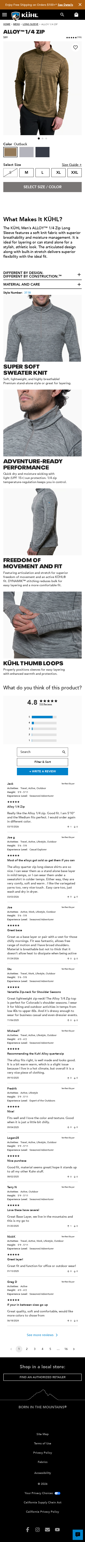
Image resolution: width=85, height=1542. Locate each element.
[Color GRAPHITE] (42, 152)
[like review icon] (68, 826)
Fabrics (42, 1462)
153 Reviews (45, 704)
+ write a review (42, 771)
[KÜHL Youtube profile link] (57, 1529)
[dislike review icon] (74, 826)
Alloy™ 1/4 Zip (24, 31)
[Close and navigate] (80, 5)
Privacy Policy (42, 1453)
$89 (5, 37)
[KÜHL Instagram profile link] (37, 1529)
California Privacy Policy (42, 1512)
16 (66, 1349)
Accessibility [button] (42, 1473)
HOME (6, 24)
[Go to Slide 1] (39, 139)
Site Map (43, 1434)
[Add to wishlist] (75, 47)
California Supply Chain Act (42, 1502)
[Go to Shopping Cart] (75, 14)
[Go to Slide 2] (42, 138)
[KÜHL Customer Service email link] (47, 1529)
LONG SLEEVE (30, 24)
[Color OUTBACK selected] (10, 152)
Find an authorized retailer (43, 1377)
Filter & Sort (42, 762)
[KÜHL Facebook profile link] (28, 1529)
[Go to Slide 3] (46, 138)
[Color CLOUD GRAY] (26, 152)
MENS (16, 24)
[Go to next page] (74, 1349)
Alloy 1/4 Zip (49, 24)
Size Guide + (72, 164)
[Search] (64, 752)
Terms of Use (42, 1443)
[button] (4, 15)
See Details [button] (65, 5)
